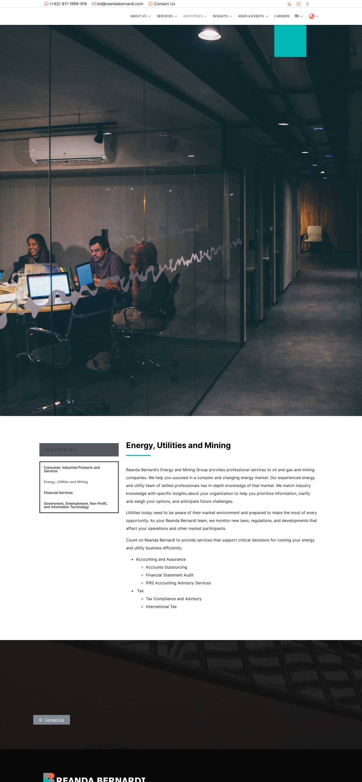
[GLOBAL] (314, 16)
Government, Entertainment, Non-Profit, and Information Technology (75, 505)
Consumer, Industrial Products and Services (72, 469)
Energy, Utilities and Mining (66, 482)
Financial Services (58, 492)
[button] (51, 720)
